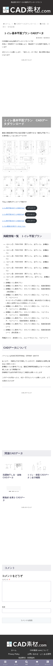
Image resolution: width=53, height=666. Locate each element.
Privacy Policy (13, 654)
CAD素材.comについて (39, 650)
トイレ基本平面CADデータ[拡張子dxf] (13, 214)
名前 (3, 607)
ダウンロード (31, 208)
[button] (47, 509)
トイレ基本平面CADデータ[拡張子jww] (13, 220)
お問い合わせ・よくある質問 (39, 654)
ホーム (13, 650)
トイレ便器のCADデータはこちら (13, 226)
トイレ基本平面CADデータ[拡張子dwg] (13, 208)
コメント (6, 579)
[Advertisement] (26, 87)
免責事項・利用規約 (26, 658)
